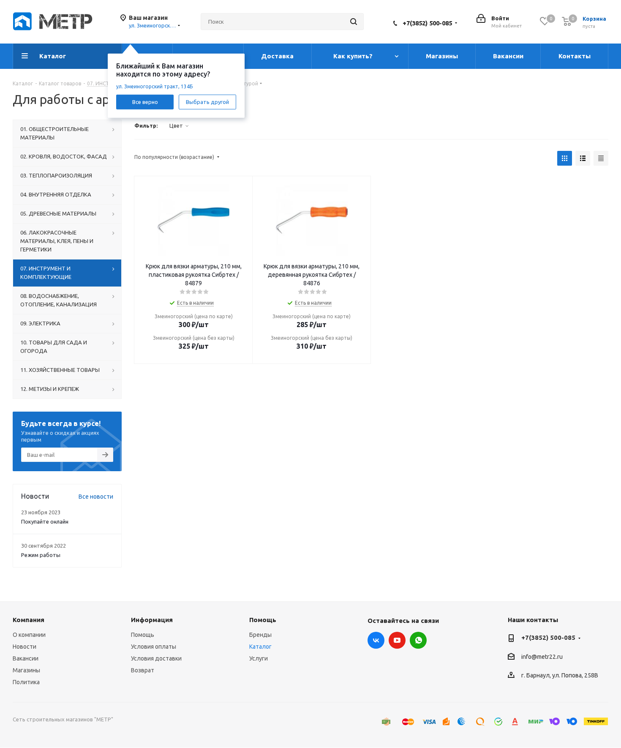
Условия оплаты (153, 646)
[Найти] (353, 21)
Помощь (142, 634)
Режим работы (40, 555)
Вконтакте (376, 640)
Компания (28, 619)
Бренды (260, 634)
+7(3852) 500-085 (427, 23)
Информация (152, 619)
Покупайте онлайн (44, 521)
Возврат (142, 670)
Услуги (258, 658)
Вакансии (25, 658)
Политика (26, 682)
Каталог (260, 646)
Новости (24, 646)
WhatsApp (418, 640)
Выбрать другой (207, 101)
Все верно (145, 101)
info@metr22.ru (542, 656)
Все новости (96, 496)
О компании (29, 634)
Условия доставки (156, 658)
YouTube (397, 640)
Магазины (26, 670)
